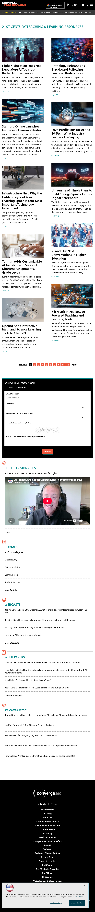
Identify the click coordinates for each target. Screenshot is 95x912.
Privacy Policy (25, 423)
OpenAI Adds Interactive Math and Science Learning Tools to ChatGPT (21, 329)
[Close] (84, 885)
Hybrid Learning (31, 12)
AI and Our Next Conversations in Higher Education (68, 254)
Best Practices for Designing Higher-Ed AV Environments (31, 735)
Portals (11, 547)
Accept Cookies (76, 903)
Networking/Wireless (50, 12)
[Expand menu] (91, 5)
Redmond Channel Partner (47, 853)
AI (20, 12)
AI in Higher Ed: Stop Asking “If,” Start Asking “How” (28, 680)
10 (67, 364)
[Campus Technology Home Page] (14, 4)
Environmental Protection (47, 825)
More (7, 532)
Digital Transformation (72, 12)
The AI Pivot (47, 873)
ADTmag (48, 813)
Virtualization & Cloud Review (47, 880)
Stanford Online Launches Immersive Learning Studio (21, 128)
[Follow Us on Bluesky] (75, 5)
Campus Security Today (47, 821)
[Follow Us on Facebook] (79, 5)
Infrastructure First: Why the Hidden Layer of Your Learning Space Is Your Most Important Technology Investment (22, 200)
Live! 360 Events (47, 829)
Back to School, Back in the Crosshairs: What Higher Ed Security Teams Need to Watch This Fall (46, 611)
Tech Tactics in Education (47, 869)
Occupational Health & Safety (48, 841)
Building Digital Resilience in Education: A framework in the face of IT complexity (42, 620)
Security (89, 12)
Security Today (47, 857)
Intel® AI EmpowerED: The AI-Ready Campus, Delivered (30, 725)
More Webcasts (12, 642)
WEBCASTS (12, 604)
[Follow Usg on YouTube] (83, 5)
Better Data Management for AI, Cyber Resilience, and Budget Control (37, 687)
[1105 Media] (47, 804)
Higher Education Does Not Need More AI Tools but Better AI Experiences (21, 69)
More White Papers (14, 695)
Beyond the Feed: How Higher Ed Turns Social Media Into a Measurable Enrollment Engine (46, 715)
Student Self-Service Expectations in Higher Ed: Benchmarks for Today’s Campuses (42, 662)
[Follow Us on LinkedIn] (68, 4)
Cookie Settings (56, 903)
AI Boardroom (47, 809)
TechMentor (47, 865)
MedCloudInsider (47, 837)
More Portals (11, 590)
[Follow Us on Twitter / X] (72, 5)
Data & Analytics (12, 567)
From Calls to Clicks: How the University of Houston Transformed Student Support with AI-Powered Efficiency (46, 671)
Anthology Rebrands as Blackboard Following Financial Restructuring (68, 69)
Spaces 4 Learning (47, 861)
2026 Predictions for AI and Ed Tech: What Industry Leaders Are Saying (70, 133)
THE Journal (47, 876)
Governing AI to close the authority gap (23, 634)
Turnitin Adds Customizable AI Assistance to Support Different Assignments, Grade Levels (22, 267)
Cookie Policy (78, 897)
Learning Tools (11, 574)
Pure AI (47, 845)
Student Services (12, 582)
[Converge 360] (47, 793)
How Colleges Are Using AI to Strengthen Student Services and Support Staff (40, 756)
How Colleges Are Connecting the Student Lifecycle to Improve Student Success (41, 745)
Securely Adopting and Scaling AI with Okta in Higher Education (34, 627)
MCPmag (47, 833)
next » (74, 364)
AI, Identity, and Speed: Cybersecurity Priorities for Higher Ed (32, 473)
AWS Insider (47, 817)
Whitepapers (15, 657)
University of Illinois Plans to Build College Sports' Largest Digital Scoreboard (72, 194)
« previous (22, 364)
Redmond (47, 849)
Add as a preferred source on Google (56, 5)
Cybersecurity (11, 559)
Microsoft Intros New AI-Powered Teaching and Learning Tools (68, 315)
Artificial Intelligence (14, 552)
